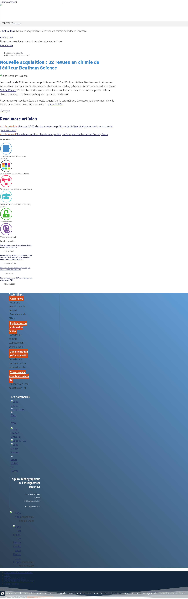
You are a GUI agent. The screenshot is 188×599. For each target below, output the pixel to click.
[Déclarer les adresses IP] (6, 235)
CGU (7, 575)
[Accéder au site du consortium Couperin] (15, 405)
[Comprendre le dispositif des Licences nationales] (6, 154)
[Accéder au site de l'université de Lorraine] (14, 471)
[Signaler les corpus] (6, 187)
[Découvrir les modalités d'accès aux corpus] (6, 219)
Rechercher (6, 23)
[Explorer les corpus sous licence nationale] (6, 171)
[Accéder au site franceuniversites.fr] (15, 436)
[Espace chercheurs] (6, 202)
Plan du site (11, 583)
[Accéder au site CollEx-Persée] (16, 452)
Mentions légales (15, 578)
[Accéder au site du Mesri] (13, 423)
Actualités (8, 31)
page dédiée (55, 104)
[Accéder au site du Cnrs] (17, 409)
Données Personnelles (18, 572)
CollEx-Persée (8, 90)
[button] (2, 593)
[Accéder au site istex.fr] (18, 440)
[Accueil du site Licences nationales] (31, 19)
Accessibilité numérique (19, 580)
